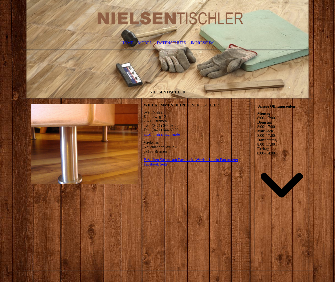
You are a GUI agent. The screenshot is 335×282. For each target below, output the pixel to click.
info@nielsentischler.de (162, 134)
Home (127, 43)
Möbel (145, 43)
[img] (167, 49)
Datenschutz (171, 43)
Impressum (202, 43)
